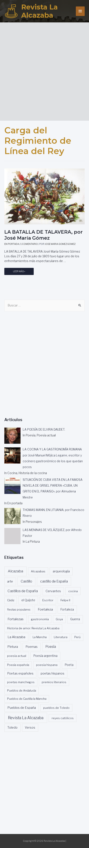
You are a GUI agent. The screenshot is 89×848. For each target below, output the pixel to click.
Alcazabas (38, 571)
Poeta (69, 665)
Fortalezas (16, 619)
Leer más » (19, 272)
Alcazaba (15, 571)
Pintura (12, 647)
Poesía (50, 647)
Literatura (60, 637)
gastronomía (40, 619)
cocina (73, 591)
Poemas (32, 647)
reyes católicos (63, 718)
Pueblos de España (21, 708)
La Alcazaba (16, 637)
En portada (11, 244)
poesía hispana (46, 665)
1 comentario (29, 244)
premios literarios (54, 682)
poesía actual (16, 655)
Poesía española (18, 665)
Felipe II (65, 600)
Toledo (12, 727)
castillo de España (54, 581)
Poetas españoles (20, 673)
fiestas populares (18, 609)
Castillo (26, 581)
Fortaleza (67, 609)
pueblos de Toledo (56, 707)
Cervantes (53, 591)
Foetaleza (45, 609)
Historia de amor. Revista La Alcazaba (33, 628)
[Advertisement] (44, 70)
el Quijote (28, 600)
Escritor (47, 600)
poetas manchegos (21, 682)
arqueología (61, 571)
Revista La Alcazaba (39, 11)
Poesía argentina (45, 655)
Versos (30, 727)
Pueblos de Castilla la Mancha (26, 698)
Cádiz (10, 600)
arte (10, 581)
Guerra (75, 619)
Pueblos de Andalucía (21, 690)
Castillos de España (23, 591)
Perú (77, 637)
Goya (59, 619)
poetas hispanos (52, 673)
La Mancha (40, 637)
